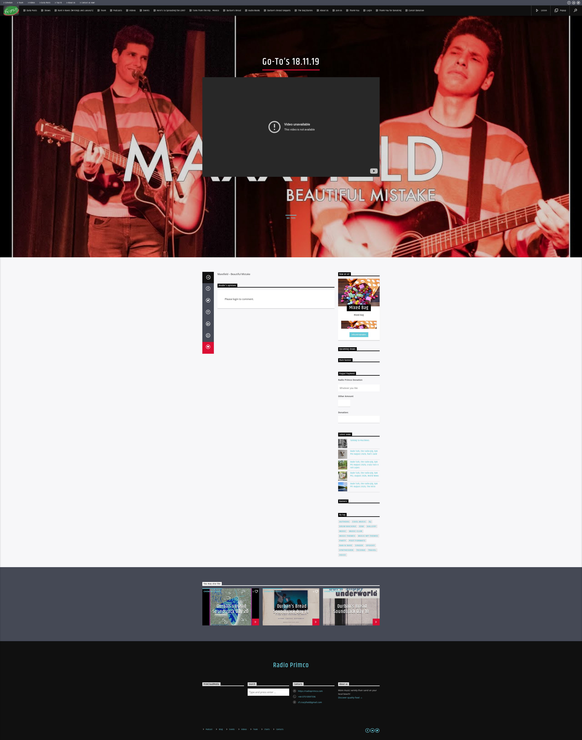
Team (21, 2)
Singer (359, 545)
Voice (342, 555)
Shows (48, 10)
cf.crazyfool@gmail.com (310, 702)
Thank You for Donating (390, 10)
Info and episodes (359, 334)
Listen (543, 10)
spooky (370, 545)
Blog (221, 729)
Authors (344, 521)
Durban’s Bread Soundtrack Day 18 (351, 609)
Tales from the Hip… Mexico (206, 10)
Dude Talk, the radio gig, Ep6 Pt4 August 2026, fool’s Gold (364, 452)
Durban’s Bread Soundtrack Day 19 (291, 609)
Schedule (9, 2)
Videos (32, 2)
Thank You (354, 10)
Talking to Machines (359, 440)
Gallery (371, 526)
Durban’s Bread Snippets (279, 10)
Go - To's (291, 218)
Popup (563, 10)
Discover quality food (349, 697)
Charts (267, 729)
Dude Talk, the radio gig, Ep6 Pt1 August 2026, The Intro (364, 485)
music (342, 531)
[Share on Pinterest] (208, 312)
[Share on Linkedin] (208, 324)
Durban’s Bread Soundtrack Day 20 (231, 609)
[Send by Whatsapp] (208, 336)
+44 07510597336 (307, 696)
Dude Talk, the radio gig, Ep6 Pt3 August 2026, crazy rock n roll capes (364, 464)
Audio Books (254, 10)
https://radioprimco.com (310, 691)
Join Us (339, 10)
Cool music (359, 521)
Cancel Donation (416, 10)
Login (369, 10)
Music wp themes (368, 536)
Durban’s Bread (234, 10)
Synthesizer (346, 550)
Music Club (355, 531)
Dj (370, 521)
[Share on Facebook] (208, 289)
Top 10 (59, 2)
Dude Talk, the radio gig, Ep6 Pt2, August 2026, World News (364, 474)
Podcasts (117, 10)
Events (232, 729)
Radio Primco (291, 665)
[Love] (208, 348)
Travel (372, 550)
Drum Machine (347, 526)
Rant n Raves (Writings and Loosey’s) (76, 10)
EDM (361, 526)
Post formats (357, 540)
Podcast (209, 729)
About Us (71, 2)
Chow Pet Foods (212, 591)
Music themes (347, 536)
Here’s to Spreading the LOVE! (171, 10)
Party (342, 540)
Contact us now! (88, 2)
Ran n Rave (345, 545)
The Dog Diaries (305, 10)
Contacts (280, 729)
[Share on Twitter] (208, 301)
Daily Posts (45, 2)
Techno (360, 550)
